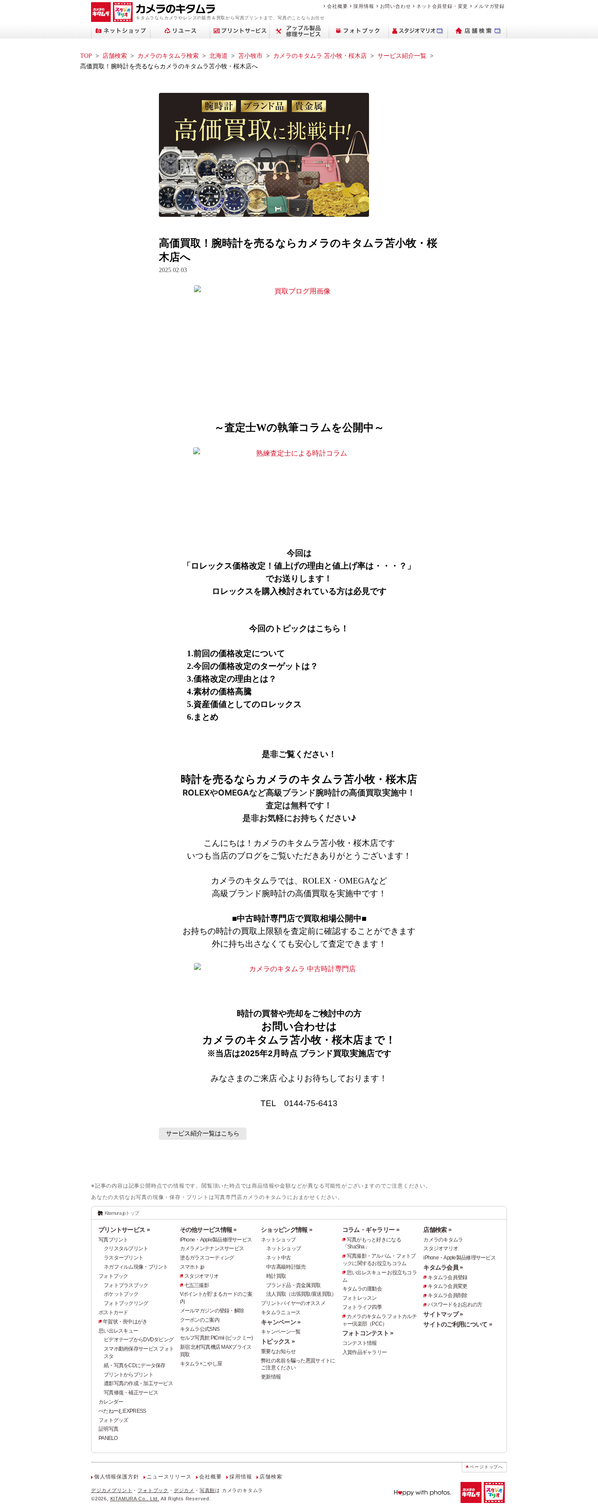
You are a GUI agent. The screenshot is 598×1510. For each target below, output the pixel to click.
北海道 (218, 56)
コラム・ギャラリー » (370, 1229)
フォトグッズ (113, 1420)
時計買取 (276, 1276)
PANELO (108, 1438)
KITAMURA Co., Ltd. (134, 1498)
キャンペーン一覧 (280, 1332)
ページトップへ (486, 1466)
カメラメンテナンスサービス (212, 1248)
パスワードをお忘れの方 (455, 1304)
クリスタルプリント (126, 1248)
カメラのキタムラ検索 (168, 56)
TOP (86, 56)
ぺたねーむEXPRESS (122, 1411)
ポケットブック (121, 1294)
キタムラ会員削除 (447, 1295)
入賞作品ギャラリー (364, 1352)
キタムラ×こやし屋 (201, 1364)
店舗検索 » (437, 1229)
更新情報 (271, 1377)
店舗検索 (114, 56)
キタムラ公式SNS (200, 1329)
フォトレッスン (359, 1298)
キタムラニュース (280, 1312)
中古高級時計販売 (286, 1267)
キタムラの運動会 (362, 1289)
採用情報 (363, 6)
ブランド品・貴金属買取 (293, 1285)
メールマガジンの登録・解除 (212, 1311)
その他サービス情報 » (208, 1229)
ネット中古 (278, 1258)
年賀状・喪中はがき (125, 1322)
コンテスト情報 (359, 1343)
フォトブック (113, 1276)
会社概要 (337, 6)
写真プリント (113, 1240)
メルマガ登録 (489, 6)
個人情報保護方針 (116, 1477)
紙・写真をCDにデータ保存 (134, 1365)
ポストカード (113, 1312)
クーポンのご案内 (199, 1320)
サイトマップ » (443, 1314)
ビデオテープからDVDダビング (138, 1340)
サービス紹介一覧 (401, 56)
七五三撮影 (196, 1285)
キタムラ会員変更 (447, 1286)
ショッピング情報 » (286, 1229)
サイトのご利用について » (457, 1324)
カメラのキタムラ (443, 1240)
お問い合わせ (395, 6)
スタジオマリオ (201, 1276)
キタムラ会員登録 (447, 1277)
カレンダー (110, 1402)
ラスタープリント (123, 1258)
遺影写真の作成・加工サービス (138, 1383)
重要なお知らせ (278, 1351)
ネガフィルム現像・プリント (136, 1267)
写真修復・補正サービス (131, 1393)
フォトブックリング (126, 1303)
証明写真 (108, 1429)
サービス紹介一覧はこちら (202, 1133)
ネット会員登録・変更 (442, 6)
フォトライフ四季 (362, 1307)
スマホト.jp (192, 1267)
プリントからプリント (128, 1375)
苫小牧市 (250, 56)
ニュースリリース (169, 1477)
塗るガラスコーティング (207, 1258)
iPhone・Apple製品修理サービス (216, 1240)
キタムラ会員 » (443, 1267)
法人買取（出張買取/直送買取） (301, 1294)
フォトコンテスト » (368, 1333)
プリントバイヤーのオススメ (293, 1303)
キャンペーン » (280, 1322)
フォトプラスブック (126, 1285)
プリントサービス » (124, 1229)
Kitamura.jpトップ (122, 1213)
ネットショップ (278, 1240)
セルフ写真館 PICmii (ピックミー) (216, 1338)
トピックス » (278, 1341)
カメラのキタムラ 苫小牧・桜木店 (320, 56)
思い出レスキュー (118, 1331)
